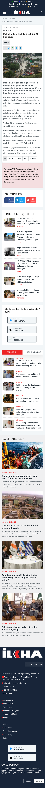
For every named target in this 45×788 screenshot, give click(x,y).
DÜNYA (14, 18)
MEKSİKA (12, 158)
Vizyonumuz (8, 704)
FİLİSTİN (19, 242)
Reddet (27, 781)
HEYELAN (33, 158)
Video (5, 724)
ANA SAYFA (6, 18)
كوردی (24, 4)
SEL (25, 158)
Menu (5, 12)
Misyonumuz (8, 700)
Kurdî (18, 4)
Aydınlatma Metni (10, 714)
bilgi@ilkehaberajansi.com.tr (15, 683)
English (11, 4)
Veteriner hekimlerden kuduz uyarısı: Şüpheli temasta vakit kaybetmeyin (28, 292)
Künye (5, 717)
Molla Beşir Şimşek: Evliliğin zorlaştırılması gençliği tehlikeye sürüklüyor (28, 279)
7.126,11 (30, 1)
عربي (36, 4)
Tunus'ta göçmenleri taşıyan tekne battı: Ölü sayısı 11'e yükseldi (19, 477)
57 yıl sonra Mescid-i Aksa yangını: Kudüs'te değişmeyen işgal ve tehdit (28, 250)
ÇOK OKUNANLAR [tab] (34, 352)
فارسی (30, 4)
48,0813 (16, 1)
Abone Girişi (7, 735)
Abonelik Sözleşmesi (11, 711)
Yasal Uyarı (7, 707)
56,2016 (23, 1)
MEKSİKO (7, 30)
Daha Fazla (6, 693)
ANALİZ (19, 255)
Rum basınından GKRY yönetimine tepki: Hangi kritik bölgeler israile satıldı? (20, 577)
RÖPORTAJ (20, 226)
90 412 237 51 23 (10, 690)
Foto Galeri (7, 728)
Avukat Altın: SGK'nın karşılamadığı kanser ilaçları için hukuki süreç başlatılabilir (28, 221)
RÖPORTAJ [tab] (11, 352)
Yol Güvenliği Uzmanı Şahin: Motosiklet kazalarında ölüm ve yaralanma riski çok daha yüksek (28, 425)
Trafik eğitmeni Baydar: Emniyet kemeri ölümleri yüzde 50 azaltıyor (28, 387)
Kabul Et (38, 781)
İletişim (5, 738)
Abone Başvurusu (10, 731)
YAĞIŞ (19, 158)
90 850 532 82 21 (10, 687)
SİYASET (19, 271)
